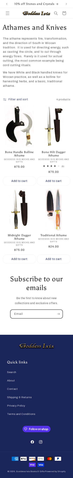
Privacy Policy (16, 405)
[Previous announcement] (7, 4)
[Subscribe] (58, 314)
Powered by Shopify (55, 471)
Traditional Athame (54, 235)
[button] (7, 13)
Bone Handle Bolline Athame (19, 153)
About (11, 380)
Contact (12, 388)
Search (11, 372)
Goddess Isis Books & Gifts (30, 471)
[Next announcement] (66, 4)
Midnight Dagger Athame (19, 237)
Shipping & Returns (19, 397)
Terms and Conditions (21, 414)
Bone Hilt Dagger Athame (53, 153)
